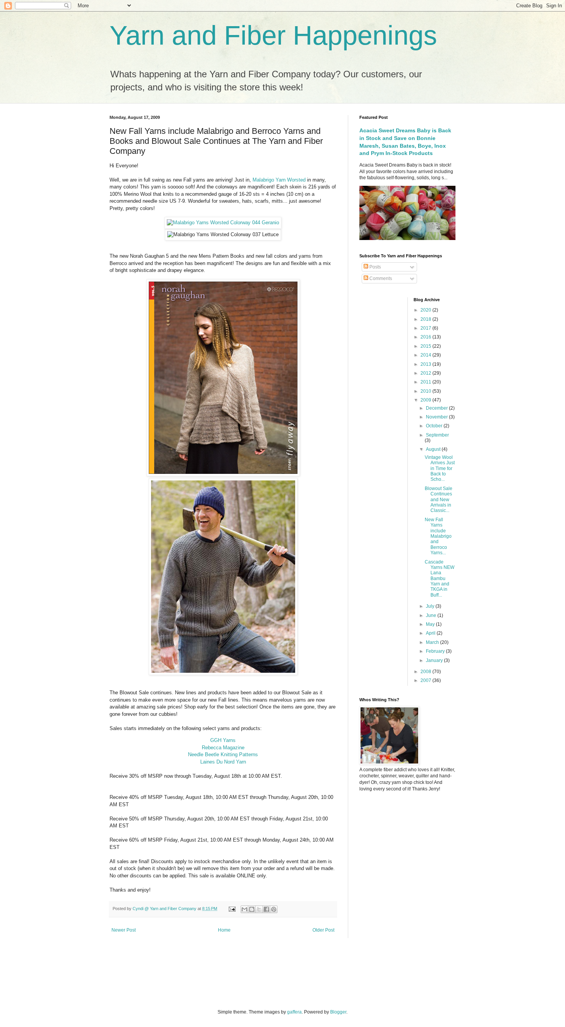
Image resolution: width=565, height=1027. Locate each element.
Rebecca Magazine (223, 747)
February (436, 651)
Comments (380, 278)
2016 (426, 337)
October (435, 425)
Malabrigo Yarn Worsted (280, 180)
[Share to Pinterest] (274, 909)
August (434, 449)
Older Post (323, 930)
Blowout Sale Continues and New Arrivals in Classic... (438, 500)
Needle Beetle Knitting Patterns (223, 754)
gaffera (294, 1012)
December (437, 408)
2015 (426, 346)
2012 (426, 373)
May (431, 624)
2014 (426, 355)
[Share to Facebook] (266, 909)
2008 (426, 671)
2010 (426, 391)
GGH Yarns (223, 740)
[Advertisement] (194, 972)
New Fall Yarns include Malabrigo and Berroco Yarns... (438, 536)
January (435, 660)
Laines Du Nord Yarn (223, 762)
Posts (374, 267)
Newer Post (123, 930)
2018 (426, 319)
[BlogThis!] (252, 909)
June (431, 615)
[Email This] (244, 909)
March (433, 642)
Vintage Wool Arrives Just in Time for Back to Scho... (440, 468)
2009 (426, 400)
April (431, 633)
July (430, 606)
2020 (426, 310)
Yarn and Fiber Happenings (273, 35)
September (437, 435)
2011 (426, 382)
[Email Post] (232, 908)
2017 (426, 328)
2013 (426, 364)
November (437, 417)
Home (224, 930)
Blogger (338, 1012)
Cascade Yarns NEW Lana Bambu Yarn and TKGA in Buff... (439, 578)
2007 (426, 680)
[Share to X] (259, 909)
